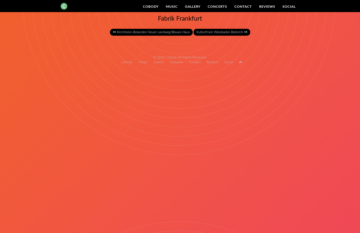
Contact (243, 6)
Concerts (217, 6)
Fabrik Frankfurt (180, 19)
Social (289, 6)
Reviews (267, 6)
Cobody (151, 6)
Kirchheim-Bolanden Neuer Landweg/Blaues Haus (153, 32)
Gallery (192, 6)
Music (172, 6)
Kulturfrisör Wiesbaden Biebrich (220, 32)
